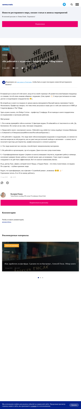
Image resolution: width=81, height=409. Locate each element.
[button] (38, 277)
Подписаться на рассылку (39, 203)
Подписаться (40, 24)
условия (33, 406)
